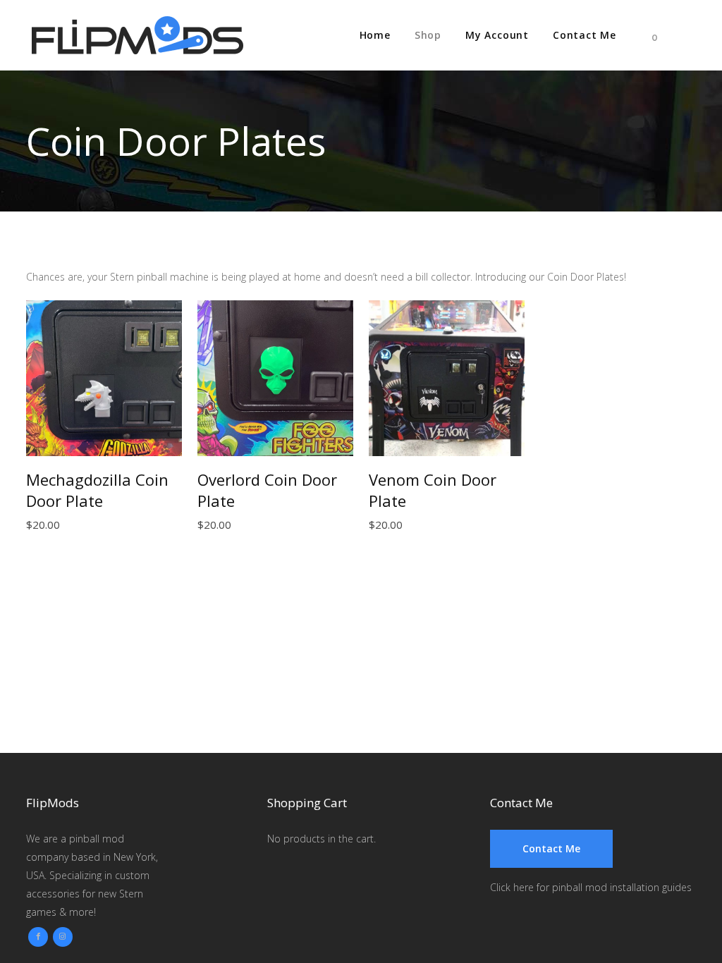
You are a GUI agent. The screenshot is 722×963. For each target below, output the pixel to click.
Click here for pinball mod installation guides (591, 887)
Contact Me (551, 848)
